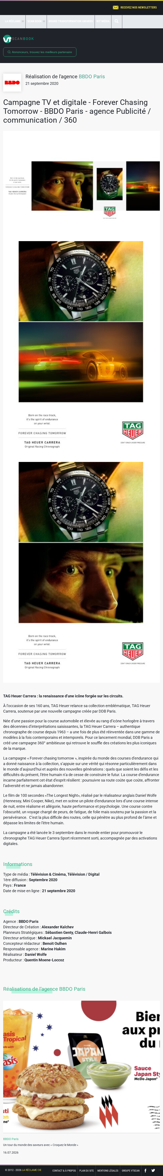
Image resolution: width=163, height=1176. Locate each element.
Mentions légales (107, 1170)
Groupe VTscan (130, 1170)
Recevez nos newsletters (139, 7)
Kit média (103, 21)
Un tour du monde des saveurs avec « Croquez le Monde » (40, 1145)
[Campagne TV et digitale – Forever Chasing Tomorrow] (81, 186)
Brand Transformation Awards (71, 21)
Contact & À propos (64, 1170)
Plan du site (86, 1170)
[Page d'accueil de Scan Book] (81, 39)
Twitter (153, 1170)
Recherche (116, 21)
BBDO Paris (92, 77)
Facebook (146, 1170)
